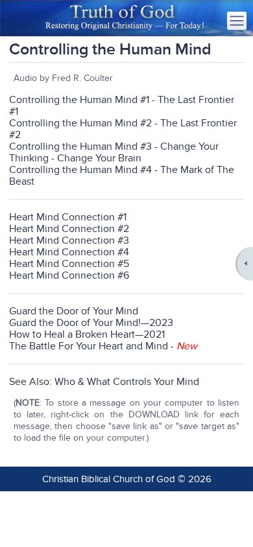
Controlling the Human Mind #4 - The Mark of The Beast (121, 175)
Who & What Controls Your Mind (126, 381)
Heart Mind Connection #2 (69, 228)
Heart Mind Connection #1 (67, 217)
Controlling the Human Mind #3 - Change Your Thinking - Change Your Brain (114, 152)
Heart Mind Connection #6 (69, 275)
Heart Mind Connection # (66, 240)
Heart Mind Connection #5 (69, 263)
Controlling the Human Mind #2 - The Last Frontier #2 (123, 129)
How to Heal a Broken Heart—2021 (87, 334)
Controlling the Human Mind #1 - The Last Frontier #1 (121, 105)
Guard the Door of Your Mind (73, 311)
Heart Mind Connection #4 (69, 252)
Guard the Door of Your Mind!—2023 (91, 322)
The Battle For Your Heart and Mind (88, 346)
